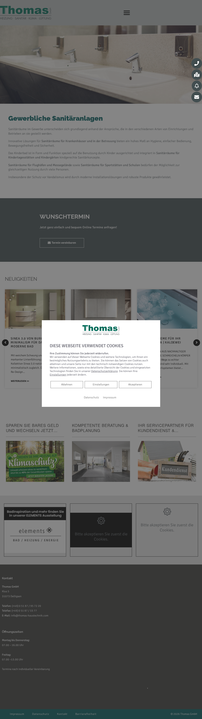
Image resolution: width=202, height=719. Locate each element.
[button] (196, 63)
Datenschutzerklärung (104, 371)
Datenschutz (91, 397)
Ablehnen (66, 384)
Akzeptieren (135, 384)
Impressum (109, 397)
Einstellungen (101, 384)
